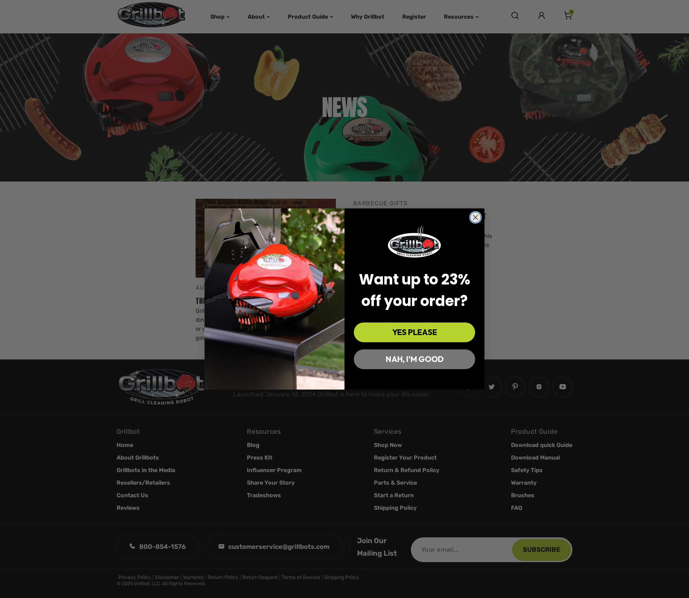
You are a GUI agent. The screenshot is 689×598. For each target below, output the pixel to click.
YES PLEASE (414, 332)
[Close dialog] (475, 217)
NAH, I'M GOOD (415, 359)
